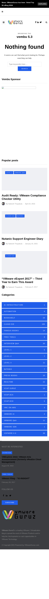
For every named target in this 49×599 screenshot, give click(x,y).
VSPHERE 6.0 (24, 433)
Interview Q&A (24, 343)
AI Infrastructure (24, 305)
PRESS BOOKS (24, 375)
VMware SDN (24, 427)
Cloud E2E (10, 216)
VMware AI (24, 414)
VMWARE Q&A (20, 172)
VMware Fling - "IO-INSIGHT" (16, 478)
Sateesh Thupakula (15, 204)
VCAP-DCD (24, 401)
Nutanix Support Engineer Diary (22, 238)
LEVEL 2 (9, 172)
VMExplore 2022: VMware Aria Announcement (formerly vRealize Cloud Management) (21, 459)
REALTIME (24, 382)
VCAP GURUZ (24, 388)
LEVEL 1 (24, 350)
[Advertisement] (24, 573)
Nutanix (20, 216)
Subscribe (9, 502)
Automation (24, 311)
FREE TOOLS (24, 337)
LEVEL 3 (24, 363)
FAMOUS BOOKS (24, 330)
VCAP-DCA (24, 395)
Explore (42, 4)
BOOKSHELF (24, 318)
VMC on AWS (24, 407)
